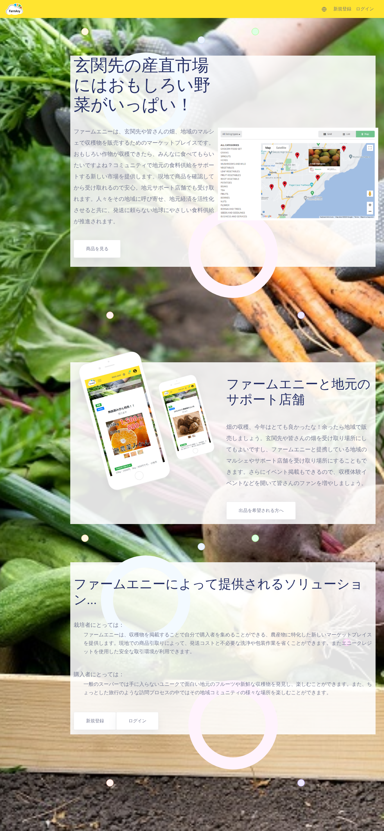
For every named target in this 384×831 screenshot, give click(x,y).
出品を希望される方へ (261, 510)
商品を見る (97, 248)
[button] (324, 9)
